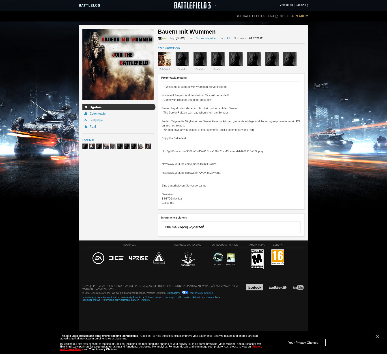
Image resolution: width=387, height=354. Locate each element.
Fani (93, 126)
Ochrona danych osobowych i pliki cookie (167, 297)
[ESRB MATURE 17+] (257, 259)
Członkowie (98, 113)
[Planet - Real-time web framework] (218, 259)
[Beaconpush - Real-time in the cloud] (230, 259)
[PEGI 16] (277, 257)
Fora (270, 16)
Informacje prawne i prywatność (99, 297)
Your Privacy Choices (303, 342)
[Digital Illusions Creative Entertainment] (116, 258)
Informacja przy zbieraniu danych (121, 299)
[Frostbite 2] (188, 259)
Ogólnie (96, 107)
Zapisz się (302, 5)
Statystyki (96, 120)
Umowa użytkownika (131, 297)
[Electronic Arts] (98, 258)
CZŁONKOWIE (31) (169, 48)
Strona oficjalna (206, 38)
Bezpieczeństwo (91, 299)
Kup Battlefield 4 (250, 16)
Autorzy (146, 299)
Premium (299, 16)
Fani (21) (88, 140)
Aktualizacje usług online (205, 297)
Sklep (284, 16)
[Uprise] (138, 258)
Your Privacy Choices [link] (201, 293)
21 (228, 38)
